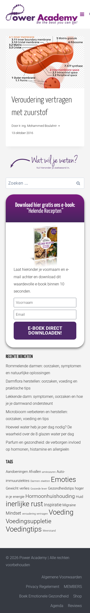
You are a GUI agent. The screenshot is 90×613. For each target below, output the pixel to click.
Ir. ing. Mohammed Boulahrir (38, 126)
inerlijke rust (24, 504)
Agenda (56, 605)
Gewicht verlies (18, 488)
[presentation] (45, 62)
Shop (77, 596)
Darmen (35, 481)
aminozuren (49, 472)
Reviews (75, 605)
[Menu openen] (82, 14)
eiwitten (45, 481)
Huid (79, 497)
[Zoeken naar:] (45, 183)
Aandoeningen (17, 471)
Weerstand (49, 530)
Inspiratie (52, 504)
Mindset (13, 513)
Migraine (69, 505)
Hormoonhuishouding (50, 496)
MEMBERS (73, 586)
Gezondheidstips (61, 488)
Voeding (61, 512)
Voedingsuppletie (28, 521)
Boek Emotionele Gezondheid (44, 596)
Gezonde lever (38, 488)
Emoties (63, 479)
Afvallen (35, 471)
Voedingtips (24, 529)
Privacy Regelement (42, 586)
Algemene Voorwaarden (62, 577)
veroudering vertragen (35, 513)
